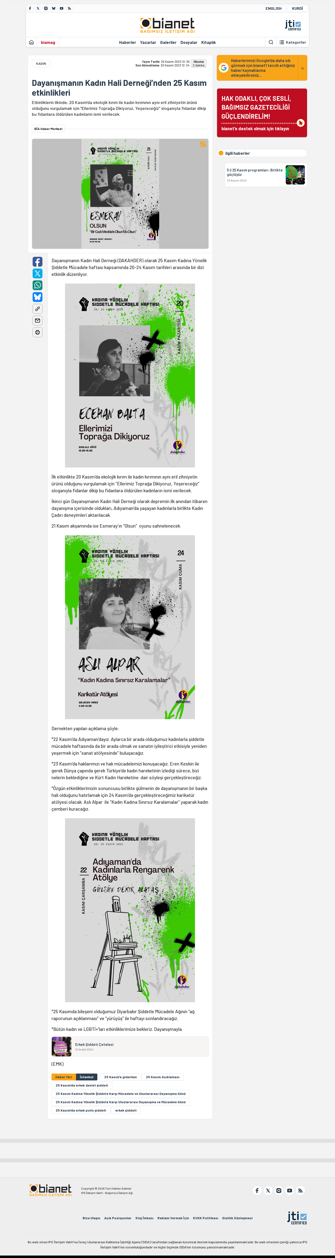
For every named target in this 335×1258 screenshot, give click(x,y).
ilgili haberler (237, 153)
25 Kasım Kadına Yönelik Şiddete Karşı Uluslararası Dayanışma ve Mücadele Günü (121, 1102)
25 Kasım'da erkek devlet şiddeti (82, 1085)
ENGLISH (274, 8)
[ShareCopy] (37, 309)
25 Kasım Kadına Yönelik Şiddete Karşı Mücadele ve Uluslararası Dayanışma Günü (121, 1093)
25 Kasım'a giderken (120, 1077)
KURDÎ (297, 8)
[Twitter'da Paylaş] (37, 273)
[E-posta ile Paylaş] (37, 320)
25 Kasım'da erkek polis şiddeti (81, 1110)
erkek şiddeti (126, 1110)
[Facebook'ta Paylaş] (37, 262)
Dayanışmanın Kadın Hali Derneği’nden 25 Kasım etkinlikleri (119, 87)
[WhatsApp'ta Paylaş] (37, 285)
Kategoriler (296, 42)
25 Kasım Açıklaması (163, 1077)
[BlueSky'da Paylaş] (37, 297)
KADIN (41, 63)
